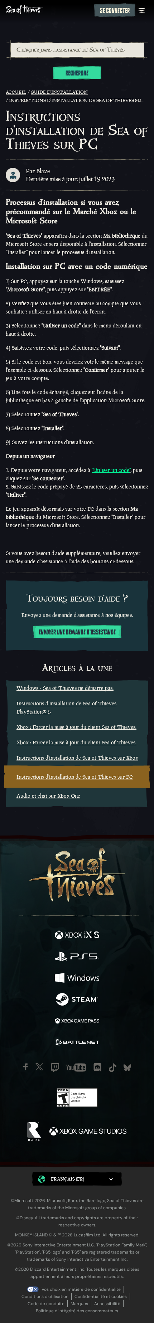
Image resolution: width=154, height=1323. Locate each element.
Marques (79, 1304)
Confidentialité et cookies (100, 1296)
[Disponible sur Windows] (77, 979)
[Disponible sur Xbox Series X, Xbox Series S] (77, 936)
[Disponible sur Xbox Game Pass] (77, 1022)
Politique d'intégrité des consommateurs (77, 1311)
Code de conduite (46, 1304)
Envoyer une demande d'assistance (77, 632)
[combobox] (77, 50)
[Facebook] (26, 1066)
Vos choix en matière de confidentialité (81, 1289)
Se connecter (115, 10)
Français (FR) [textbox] (67, 1179)
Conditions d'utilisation (44, 1296)
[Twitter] (39, 1066)
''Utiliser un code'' (111, 470)
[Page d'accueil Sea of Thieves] (48, 10)
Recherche (77, 73)
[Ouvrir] (141, 10)
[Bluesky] (127, 1067)
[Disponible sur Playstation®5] (77, 957)
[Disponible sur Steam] (77, 1000)
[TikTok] (112, 1067)
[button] (77, 1179)
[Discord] (97, 1067)
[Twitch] (55, 1067)
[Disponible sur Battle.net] (77, 1043)
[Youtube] (76, 1067)
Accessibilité (107, 1304)
